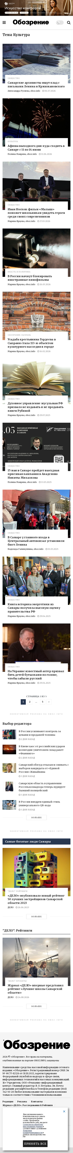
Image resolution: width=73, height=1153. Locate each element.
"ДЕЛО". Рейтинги (17, 891)
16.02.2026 (45, 351)
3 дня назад (27, 776)
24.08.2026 (23, 997)
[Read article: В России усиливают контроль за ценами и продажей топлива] (9, 734)
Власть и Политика (19, 272)
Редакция (8, 1101)
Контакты (37, 1101)
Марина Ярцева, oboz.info (21, 221)
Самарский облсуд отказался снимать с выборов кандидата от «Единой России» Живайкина (44, 768)
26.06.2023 (23, 907)
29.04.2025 (45, 616)
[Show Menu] (4, 22)
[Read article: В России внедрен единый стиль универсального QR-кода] (9, 805)
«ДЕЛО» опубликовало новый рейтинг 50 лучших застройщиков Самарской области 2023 (36, 899)
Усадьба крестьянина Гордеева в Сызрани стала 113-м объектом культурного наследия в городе (32, 343)
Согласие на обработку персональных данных (33, 1125)
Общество (14, 78)
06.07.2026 (50, 91)
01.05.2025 (52, 549)
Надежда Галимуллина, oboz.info (25, 549)
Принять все (35, 1143)
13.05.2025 (46, 482)
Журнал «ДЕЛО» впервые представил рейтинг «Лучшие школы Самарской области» (35, 989)
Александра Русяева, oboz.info (24, 91)
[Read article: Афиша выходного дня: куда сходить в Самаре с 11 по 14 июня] (36, 122)
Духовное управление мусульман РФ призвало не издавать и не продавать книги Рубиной (35, 407)
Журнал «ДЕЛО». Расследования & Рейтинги (28, 1105)
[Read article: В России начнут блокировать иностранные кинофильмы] (36, 253)
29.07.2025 (44, 415)
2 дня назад (27, 739)
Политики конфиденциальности (32, 1132)
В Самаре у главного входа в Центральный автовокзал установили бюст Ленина (36, 541)
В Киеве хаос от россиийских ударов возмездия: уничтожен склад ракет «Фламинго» (42, 750)
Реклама (22, 1101)
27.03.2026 (44, 221)
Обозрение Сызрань (19, 335)
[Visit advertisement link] (36, 8)
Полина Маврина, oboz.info (22, 154)
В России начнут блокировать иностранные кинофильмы (30, 278)
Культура (13, 141)
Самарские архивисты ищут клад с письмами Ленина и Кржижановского (36, 84)
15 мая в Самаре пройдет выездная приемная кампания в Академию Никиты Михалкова (33, 474)
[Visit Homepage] (31, 22)
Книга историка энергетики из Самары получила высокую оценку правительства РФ (34, 608)
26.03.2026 (45, 284)
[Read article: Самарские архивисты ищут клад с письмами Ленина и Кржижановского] (36, 63)
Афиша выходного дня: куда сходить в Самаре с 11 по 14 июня (36, 147)
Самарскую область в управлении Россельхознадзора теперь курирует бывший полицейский (42, 787)
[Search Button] (68, 22)
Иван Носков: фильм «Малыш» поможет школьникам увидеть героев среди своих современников (36, 213)
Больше (36, 817)
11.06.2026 (46, 154)
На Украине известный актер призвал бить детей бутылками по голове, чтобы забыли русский (36, 674)
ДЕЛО (11, 907)
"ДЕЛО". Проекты (17, 981)
